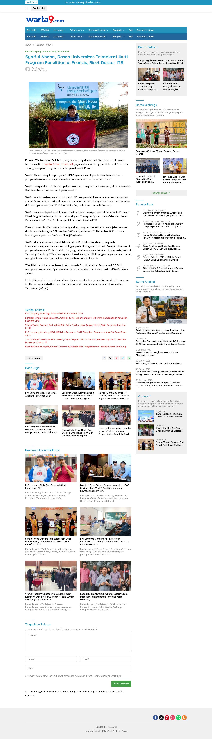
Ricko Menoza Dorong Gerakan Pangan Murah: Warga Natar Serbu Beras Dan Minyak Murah (160, 373)
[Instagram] (172, 718)
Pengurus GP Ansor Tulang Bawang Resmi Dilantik (157, 152)
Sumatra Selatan (97, 30)
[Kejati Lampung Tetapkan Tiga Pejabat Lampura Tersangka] (148, 74)
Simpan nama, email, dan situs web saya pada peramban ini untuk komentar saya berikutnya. (74, 675)
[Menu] (27, 8)
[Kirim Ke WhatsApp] (129, 358)
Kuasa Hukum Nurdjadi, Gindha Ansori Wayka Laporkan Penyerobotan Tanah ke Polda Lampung (75, 346)
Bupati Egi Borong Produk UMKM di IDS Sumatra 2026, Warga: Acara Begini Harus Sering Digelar (161, 342)
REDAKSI (45, 30)
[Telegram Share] (122, 358)
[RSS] (184, 718)
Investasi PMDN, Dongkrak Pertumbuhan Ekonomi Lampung (157, 354)
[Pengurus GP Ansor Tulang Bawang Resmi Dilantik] (161, 133)
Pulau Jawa (76, 30)
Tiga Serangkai (38, 68)
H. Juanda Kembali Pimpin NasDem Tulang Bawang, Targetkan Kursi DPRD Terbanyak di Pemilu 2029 (147, 179)
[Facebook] (155, 718)
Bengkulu (117, 30)
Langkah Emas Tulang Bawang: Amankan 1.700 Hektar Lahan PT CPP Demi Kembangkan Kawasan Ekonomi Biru (76, 319)
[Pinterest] (167, 718)
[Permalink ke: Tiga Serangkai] (27, 69)
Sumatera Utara (145, 30)
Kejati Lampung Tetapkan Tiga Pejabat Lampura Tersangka (147, 86)
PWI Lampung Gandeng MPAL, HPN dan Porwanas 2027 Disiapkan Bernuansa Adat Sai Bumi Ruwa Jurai (75, 333)
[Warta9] (44, 19)
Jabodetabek (63, 51)
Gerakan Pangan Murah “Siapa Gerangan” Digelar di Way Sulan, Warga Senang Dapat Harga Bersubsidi (158, 384)
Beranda (31, 30)
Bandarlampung (33, 51)
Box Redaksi (39, 8)
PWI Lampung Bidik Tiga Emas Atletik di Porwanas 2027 (54, 313)
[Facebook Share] (104, 358)
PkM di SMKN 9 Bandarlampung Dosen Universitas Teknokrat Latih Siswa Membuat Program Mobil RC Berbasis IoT (164, 269)
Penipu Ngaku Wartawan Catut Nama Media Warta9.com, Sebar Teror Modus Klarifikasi (161, 62)
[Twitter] (161, 718)
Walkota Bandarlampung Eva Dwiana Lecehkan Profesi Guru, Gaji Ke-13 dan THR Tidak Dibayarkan (162, 214)
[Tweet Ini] (110, 358)
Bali (131, 30)
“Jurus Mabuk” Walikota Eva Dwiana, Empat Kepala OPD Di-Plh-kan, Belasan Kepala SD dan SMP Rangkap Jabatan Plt (75, 341)
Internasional (49, 51)
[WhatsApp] (178, 718)
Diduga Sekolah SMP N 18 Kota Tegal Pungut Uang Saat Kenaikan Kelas (162, 258)
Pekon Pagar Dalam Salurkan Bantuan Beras (159, 363)
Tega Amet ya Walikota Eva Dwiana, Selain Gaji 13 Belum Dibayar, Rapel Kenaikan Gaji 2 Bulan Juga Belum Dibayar (161, 247)
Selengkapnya (160, 193)
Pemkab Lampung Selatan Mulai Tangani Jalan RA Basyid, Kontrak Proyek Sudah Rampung (160, 331)
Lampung (58, 30)
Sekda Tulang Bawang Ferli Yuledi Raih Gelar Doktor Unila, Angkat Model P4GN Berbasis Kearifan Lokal (75, 326)
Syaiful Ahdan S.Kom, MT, (59, 164)
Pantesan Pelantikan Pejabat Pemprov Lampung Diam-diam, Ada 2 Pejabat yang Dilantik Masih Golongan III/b (163, 225)
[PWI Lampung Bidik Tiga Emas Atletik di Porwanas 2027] (41, 381)
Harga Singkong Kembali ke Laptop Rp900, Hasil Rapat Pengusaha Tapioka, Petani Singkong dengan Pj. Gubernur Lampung (163, 236)
